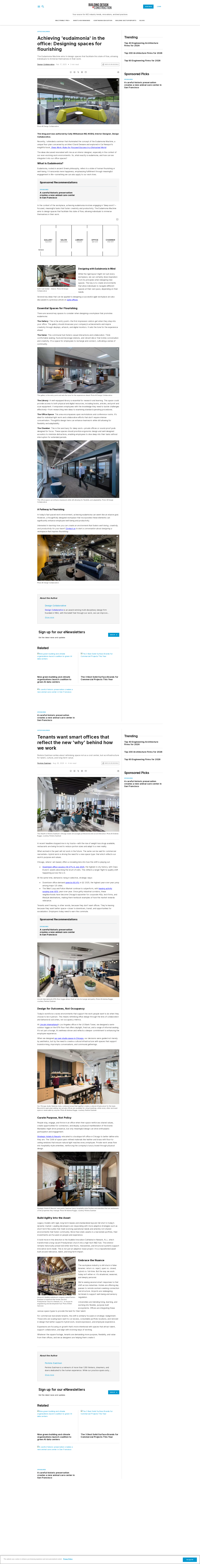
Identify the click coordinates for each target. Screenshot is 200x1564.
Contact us (70, 528)
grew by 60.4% (72, 882)
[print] (118, 72)
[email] (86, 72)
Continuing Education (103, 20)
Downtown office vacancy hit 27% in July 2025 (63, 867)
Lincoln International (49, 1024)
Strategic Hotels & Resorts (49, 1136)
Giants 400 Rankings (81, 20)
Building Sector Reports (126, 20)
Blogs (142, 20)
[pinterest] (82, 72)
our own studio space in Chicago (68, 1038)
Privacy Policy (67, 1559)
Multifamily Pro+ (62, 20)
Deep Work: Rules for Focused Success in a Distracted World (78, 147)
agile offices (72, 300)
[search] (42, 6)
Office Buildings (43, 31)
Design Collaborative (45, 64)
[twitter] (78, 72)
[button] (38, 6)
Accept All (189, 1559)
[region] (100, 1559)
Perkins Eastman (44, 763)
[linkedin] (74, 72)
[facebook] (71, 72)
